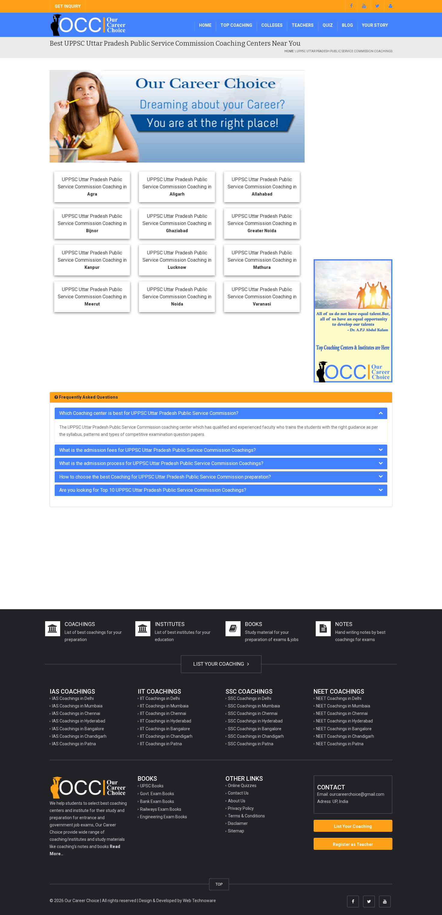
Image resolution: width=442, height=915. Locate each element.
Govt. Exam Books (157, 793)
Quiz (328, 25)
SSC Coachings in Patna (250, 743)
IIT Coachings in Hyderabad (165, 721)
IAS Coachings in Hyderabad (78, 721)
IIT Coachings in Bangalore (165, 728)
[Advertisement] (353, 160)
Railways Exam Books (160, 809)
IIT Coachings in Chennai (163, 713)
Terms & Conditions (246, 815)
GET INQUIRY (68, 6)
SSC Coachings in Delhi (249, 698)
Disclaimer (238, 823)
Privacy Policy (241, 808)
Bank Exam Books (157, 801)
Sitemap (236, 830)
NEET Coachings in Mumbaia (343, 706)
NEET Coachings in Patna (340, 743)
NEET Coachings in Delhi (338, 698)
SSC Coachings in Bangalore (254, 728)
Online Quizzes (242, 785)
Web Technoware (199, 900)
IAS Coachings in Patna (74, 743)
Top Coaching (236, 25)
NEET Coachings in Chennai (342, 713)
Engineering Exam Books (163, 816)
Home (205, 25)
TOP (219, 884)
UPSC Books (152, 785)
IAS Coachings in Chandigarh (79, 736)
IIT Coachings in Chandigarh (166, 736)
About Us (236, 800)
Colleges (272, 25)
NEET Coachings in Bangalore (344, 728)
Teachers (303, 25)
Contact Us (238, 793)
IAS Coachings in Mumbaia (77, 706)
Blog (347, 25)
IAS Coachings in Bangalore (78, 728)
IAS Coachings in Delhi (73, 698)
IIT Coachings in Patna (161, 743)
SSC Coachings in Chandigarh (256, 736)
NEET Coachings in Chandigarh (345, 736)
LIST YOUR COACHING (219, 664)
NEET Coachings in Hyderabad (344, 721)
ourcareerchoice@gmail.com (357, 794)
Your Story (375, 25)
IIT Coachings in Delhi (160, 698)
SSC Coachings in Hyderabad (255, 721)
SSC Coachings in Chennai (253, 713)
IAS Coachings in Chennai (76, 713)
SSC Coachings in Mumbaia (254, 706)
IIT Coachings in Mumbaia (164, 706)
